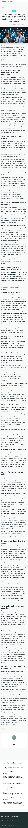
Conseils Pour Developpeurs (10, 816)
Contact (11, 820)
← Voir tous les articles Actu (8, 752)
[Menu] (25, 1)
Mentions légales (4, 820)
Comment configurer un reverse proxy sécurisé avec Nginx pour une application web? (13, 768)
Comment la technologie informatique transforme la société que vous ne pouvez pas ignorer (13, 777)
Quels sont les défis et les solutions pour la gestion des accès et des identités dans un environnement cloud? (12, 793)
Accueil (3, 7)
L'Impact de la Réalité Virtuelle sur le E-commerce (12, 772)
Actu (6, 7)
